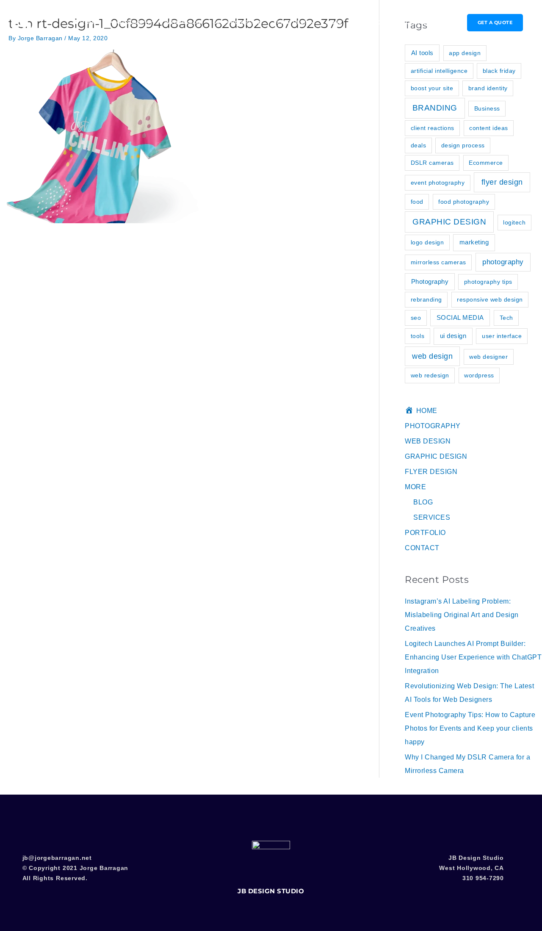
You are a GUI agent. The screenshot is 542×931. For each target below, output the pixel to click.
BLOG (423, 502)
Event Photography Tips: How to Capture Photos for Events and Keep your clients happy (470, 728)
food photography (463, 201)
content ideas (488, 128)
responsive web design (490, 299)
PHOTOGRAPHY (130, 22)
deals (418, 145)
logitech (514, 222)
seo (416, 317)
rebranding (426, 299)
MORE (334, 22)
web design (432, 356)
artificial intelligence (439, 70)
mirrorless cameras (438, 262)
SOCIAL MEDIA (460, 317)
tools (418, 335)
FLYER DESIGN (294, 22)
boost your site (432, 88)
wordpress (479, 375)
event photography (438, 182)
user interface (502, 335)
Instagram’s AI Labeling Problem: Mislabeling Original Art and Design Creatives (462, 615)
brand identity (488, 88)
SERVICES (431, 517)
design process (463, 145)
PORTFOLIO (374, 22)
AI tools (422, 52)
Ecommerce (486, 162)
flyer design (502, 182)
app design (465, 53)
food (417, 201)
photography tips (488, 281)
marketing (474, 242)
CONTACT (415, 22)
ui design (453, 335)
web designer (488, 356)
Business (487, 108)
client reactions (432, 128)
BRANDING (434, 107)
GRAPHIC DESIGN (238, 22)
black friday (499, 70)
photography (503, 262)
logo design (427, 242)
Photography (430, 281)
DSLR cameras (432, 162)
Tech (506, 317)
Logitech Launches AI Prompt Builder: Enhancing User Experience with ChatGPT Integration (473, 657)
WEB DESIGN (183, 22)
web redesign (430, 375)
